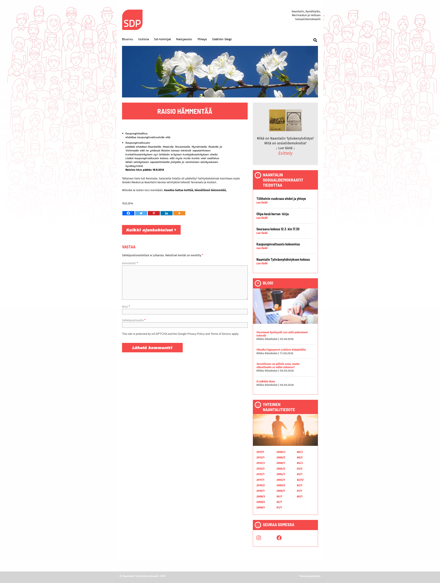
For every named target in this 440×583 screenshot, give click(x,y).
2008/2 (281, 457)
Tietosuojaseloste (310, 576)
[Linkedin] (167, 213)
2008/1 (281, 463)
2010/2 (260, 485)
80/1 (299, 496)
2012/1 (260, 474)
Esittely (285, 153)
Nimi (126, 306)
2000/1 (281, 490)
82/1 (299, 485)
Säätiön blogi (222, 39)
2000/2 (281, 485)
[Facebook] (128, 213)
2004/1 (281, 474)
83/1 (299, 474)
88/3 (300, 452)
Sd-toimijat (162, 39)
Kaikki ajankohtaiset (150, 230)
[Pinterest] (154, 213)
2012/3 (260, 463)
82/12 (300, 479)
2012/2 (260, 468)
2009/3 (260, 496)
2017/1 (260, 452)
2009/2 (260, 502)
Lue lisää (261, 202)
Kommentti (130, 263)
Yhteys (202, 39)
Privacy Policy (196, 333)
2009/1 (260, 507)
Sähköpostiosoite (134, 320)
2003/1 (281, 479)
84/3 (300, 463)
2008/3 (281, 452)
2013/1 (260, 457)
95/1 (279, 496)
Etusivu (127, 39)
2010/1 (260, 490)
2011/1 (260, 479)
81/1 (299, 490)
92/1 (279, 502)
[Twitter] (141, 213)
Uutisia (143, 39)
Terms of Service (221, 333)
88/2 (299, 457)
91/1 (279, 507)
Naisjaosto (184, 39)
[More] (179, 213)
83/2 (299, 468)
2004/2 (281, 468)
